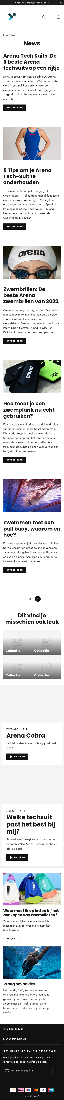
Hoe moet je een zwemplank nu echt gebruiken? (29, 409)
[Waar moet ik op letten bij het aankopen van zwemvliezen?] (32, 889)
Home (5, 35)
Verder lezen (14, 107)
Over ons (13, 1029)
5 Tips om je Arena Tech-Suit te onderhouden (27, 176)
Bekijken (19, 756)
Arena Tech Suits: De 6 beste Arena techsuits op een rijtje (31, 62)
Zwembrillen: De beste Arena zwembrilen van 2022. (31, 295)
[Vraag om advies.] (32, 962)
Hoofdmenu (15, 1039)
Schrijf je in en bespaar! (30, 1051)
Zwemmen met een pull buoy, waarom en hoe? (31, 528)
